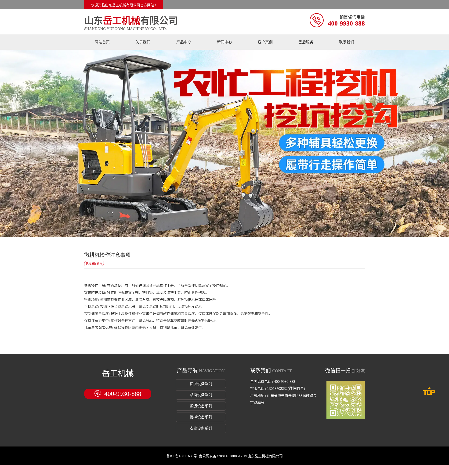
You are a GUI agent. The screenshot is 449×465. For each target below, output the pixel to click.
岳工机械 (118, 373)
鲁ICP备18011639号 (181, 456)
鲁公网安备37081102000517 (221, 456)
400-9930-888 (346, 23)
